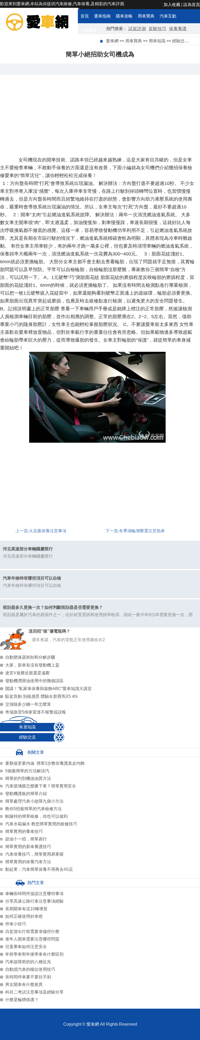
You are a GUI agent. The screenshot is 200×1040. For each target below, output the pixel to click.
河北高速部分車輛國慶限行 (28, 549)
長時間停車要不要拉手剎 (28, 977)
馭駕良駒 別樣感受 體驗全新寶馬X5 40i (41, 696)
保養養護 (178, 28)
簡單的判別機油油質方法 (28, 778)
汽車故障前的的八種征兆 (28, 962)
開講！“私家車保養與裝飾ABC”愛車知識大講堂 (48, 688)
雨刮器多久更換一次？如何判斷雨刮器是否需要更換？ (53, 607)
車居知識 (27, 727)
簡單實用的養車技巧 (24, 831)
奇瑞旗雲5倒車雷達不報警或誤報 (35, 712)
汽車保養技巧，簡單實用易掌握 (34, 854)
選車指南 (102, 16)
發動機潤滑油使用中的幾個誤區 (34, 681)
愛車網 (112, 41)
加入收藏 (172, 4)
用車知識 (157, 41)
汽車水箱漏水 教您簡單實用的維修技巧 (41, 824)
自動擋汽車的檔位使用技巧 (30, 969)
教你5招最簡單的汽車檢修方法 (33, 809)
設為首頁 (191, 4)
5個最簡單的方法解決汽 (27, 771)
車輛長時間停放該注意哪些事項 (34, 893)
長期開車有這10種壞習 (26, 909)
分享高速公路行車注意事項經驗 (34, 901)
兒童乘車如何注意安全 (26, 946)
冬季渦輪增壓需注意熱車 (142, 531)
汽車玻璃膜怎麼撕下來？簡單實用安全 (40, 786)
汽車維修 (88, 30)
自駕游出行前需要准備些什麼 (32, 931)
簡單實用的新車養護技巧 (28, 846)
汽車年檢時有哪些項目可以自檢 (32, 578)
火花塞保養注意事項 (47, 531)
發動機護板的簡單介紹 (26, 793)
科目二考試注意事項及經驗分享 (34, 992)
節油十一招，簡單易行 (26, 839)
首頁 (84, 16)
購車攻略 (124, 16)
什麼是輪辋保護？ (22, 999)
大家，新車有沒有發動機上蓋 (32, 665)
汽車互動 (168, 16)
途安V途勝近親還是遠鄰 (27, 673)
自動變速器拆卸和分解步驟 (30, 657)
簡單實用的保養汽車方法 (28, 862)
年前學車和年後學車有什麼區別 (34, 954)
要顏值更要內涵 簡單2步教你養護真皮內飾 (45, 763)
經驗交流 (180, 41)
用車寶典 (146, 16)
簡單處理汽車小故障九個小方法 (34, 801)
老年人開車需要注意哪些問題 (32, 939)
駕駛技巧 (157, 28)
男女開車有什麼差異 (24, 984)
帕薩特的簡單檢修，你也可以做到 (36, 816)
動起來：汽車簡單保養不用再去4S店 (39, 869)
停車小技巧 (15, 924)
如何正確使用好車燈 (24, 916)
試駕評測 (137, 28)
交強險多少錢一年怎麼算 (28, 704)
